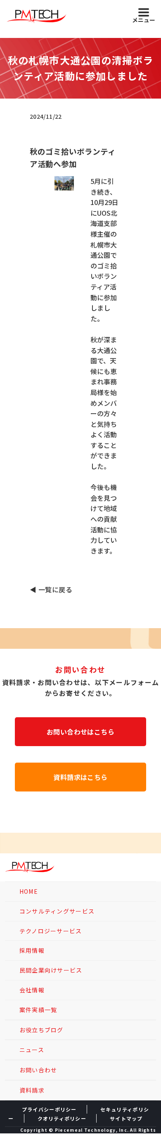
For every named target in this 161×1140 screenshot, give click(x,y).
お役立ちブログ (41, 1030)
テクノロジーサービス (50, 931)
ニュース (31, 1050)
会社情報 (32, 990)
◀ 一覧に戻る (51, 589)
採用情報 (32, 950)
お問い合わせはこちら (81, 732)
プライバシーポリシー (49, 1109)
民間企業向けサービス (51, 970)
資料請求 (32, 1090)
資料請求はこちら (80, 777)
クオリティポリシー (62, 1118)
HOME (28, 891)
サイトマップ (126, 1118)
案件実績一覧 (38, 1010)
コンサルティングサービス (57, 911)
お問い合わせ (38, 1070)
